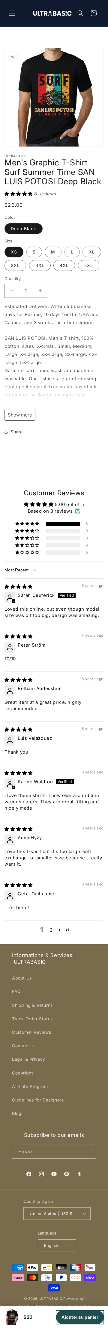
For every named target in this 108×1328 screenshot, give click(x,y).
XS (14, 251)
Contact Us (24, 1045)
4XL (64, 265)
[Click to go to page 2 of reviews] (60, 929)
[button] (12, 13)
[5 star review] (18, 586)
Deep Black (23, 228)
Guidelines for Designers (38, 1099)
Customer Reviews (31, 1032)
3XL (39, 265)
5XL (88, 265)
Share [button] (16, 431)
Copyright (22, 1072)
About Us (22, 977)
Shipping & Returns (32, 1005)
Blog (16, 1113)
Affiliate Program (30, 1086)
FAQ (16, 991)
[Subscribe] (89, 1152)
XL (92, 251)
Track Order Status (32, 1018)
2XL (15, 265)
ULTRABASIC (51, 1299)
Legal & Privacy (28, 1059)
